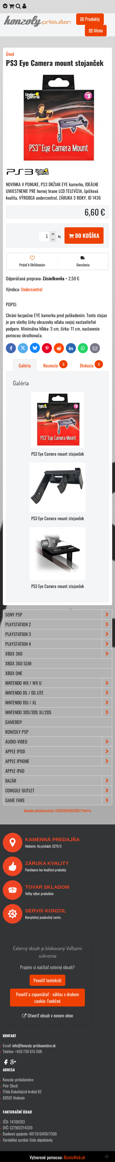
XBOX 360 (13, 653)
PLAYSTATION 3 (18, 634)
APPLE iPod (15, 751)
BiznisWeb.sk (74, 1157)
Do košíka (86, 235)
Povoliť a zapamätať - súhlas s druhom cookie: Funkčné (47, 997)
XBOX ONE (13, 673)
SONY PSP (13, 614)
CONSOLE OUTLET (19, 790)
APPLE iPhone (17, 761)
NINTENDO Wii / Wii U (23, 683)
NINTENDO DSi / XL (20, 702)
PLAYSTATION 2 (18, 624)
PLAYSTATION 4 (18, 643)
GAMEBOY (13, 722)
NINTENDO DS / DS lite (24, 692)
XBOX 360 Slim (18, 663)
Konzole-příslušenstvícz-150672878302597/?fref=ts (57, 810)
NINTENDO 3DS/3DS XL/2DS (28, 712)
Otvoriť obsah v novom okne (50, 1015)
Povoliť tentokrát (47, 980)
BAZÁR (10, 780)
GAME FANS (15, 800)
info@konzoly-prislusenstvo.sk (34, 1045)
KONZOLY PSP (16, 731)
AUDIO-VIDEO (16, 741)
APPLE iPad (14, 771)
